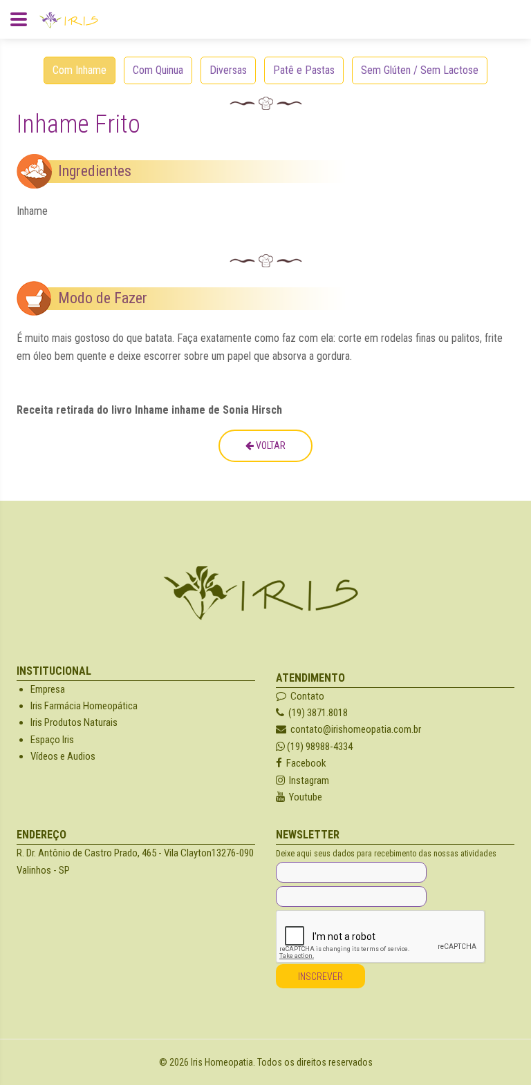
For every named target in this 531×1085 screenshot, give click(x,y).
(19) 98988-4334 (319, 746)
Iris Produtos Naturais (74, 722)
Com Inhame (79, 70)
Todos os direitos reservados (315, 1062)
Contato (305, 696)
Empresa (47, 689)
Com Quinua (158, 70)
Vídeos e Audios (62, 756)
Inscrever (320, 976)
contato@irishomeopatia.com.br (355, 729)
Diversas (228, 70)
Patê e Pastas (304, 70)
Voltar (270, 445)
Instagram (307, 780)
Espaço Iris (52, 739)
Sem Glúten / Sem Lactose (419, 70)
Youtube (303, 797)
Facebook (304, 763)
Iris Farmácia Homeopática (84, 706)
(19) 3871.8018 (316, 713)
